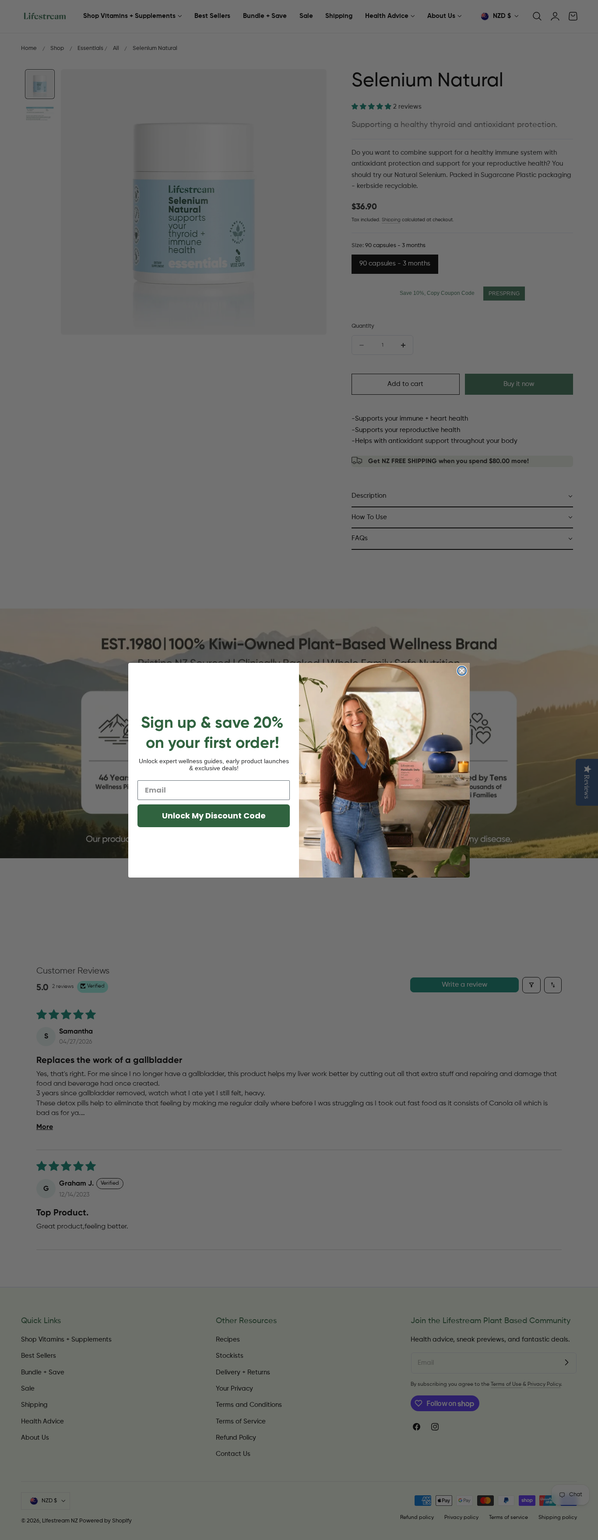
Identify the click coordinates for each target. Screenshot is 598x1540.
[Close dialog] (461, 670)
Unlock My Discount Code (214, 815)
